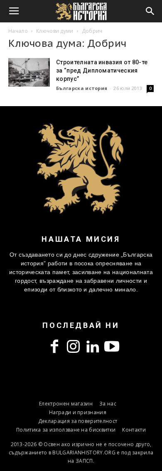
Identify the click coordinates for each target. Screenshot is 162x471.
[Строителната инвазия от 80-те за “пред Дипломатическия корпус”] (29, 72)
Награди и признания (77, 412)
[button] (150, 11)
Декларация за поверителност (78, 421)
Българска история (81, 88)
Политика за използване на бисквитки (65, 429)
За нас (107, 403)
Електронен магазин (66, 403)
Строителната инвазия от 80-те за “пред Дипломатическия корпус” (101, 70)
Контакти (134, 429)
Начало (18, 30)
